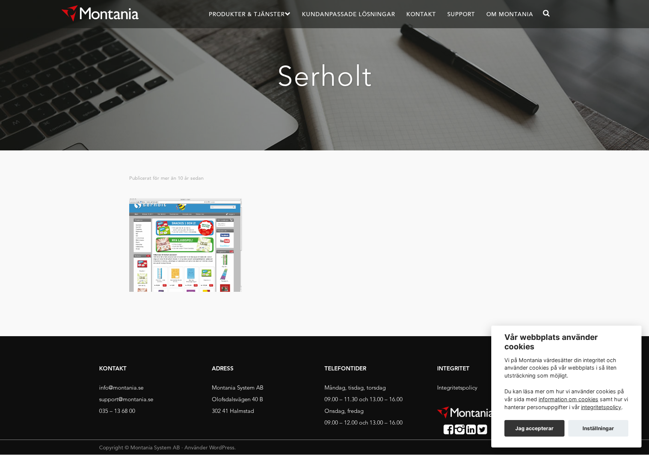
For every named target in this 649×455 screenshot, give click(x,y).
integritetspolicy (601, 407)
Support (461, 14)
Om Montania (509, 14)
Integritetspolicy (457, 387)
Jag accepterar (534, 428)
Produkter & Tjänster (247, 14)
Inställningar (598, 428)
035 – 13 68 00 (117, 410)
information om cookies (568, 399)
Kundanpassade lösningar (348, 14)
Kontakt (421, 14)
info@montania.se (121, 387)
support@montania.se (126, 399)
